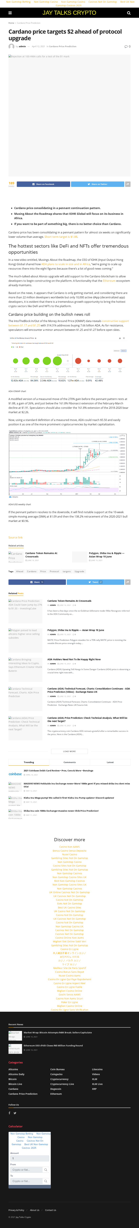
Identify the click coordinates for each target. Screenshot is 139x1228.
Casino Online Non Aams (69, 937)
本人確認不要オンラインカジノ (69, 953)
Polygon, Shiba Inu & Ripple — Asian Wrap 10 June (106, 555)
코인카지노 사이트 (69, 956)
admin (22, 46)
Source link (15, 537)
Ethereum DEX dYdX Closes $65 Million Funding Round (53, 1045)
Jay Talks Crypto (23, 1217)
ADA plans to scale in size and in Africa (65, 264)
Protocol (54, 571)
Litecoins (97, 1069)
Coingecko (56, 1074)
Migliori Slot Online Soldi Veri (69, 941)
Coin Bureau (57, 1069)
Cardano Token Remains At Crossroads (69, 600)
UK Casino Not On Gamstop (69, 911)
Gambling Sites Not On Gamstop (69, 858)
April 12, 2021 (38, 46)
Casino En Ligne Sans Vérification (69, 1009)
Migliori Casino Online (69, 990)
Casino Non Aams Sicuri (69, 998)
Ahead (19, 571)
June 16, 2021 (33, 560)
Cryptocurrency (59, 1079)
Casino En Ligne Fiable (69, 987)
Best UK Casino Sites (69, 907)
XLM (94, 1079)
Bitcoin (12, 1079)
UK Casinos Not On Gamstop (69, 896)
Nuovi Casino (69, 854)
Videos (96, 1074)
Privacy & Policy (16, 1210)
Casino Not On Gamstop (69, 899)
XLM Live (97, 1084)
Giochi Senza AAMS (70, 994)
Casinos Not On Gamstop (69, 930)
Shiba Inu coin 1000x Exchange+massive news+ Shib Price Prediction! (61, 810)
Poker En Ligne (69, 1002)
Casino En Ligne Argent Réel (69, 983)
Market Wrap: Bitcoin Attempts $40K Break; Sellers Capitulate (58, 1032)
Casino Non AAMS (69, 846)
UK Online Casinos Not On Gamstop (69, 892)
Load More (69, 751)
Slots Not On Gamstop (69, 903)
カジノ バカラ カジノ (69, 960)
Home (11, 22)
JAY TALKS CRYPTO (69, 13)
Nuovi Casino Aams (70, 975)
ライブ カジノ (69, 964)
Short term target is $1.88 (61, 237)
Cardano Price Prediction (28, 22)
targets (67, 571)
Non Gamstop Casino (70, 862)
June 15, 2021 (97, 560)
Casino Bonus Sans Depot (69, 971)
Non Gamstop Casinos (69, 873)
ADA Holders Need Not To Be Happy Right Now (74, 659)
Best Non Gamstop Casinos (69, 880)
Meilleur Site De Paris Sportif (69, 968)
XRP (94, 1089)
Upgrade (79, 571)
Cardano (31, 571)
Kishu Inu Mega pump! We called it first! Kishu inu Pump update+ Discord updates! (69, 797)
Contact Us (50, 1210)
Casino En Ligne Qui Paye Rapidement (69, 979)
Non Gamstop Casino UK (69, 926)
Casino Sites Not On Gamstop (69, 865)
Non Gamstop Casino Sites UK (69, 877)
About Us (34, 1210)
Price (43, 571)
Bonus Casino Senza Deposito (69, 850)
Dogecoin (55, 1089)
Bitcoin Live (15, 1084)
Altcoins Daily (16, 1074)
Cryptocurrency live (62, 1084)
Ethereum (109, 281)
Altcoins (13, 1069)
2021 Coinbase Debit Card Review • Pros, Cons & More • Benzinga (58, 770)
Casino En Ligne (69, 949)
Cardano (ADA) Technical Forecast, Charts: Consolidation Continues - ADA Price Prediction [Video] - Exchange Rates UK (88, 690)
